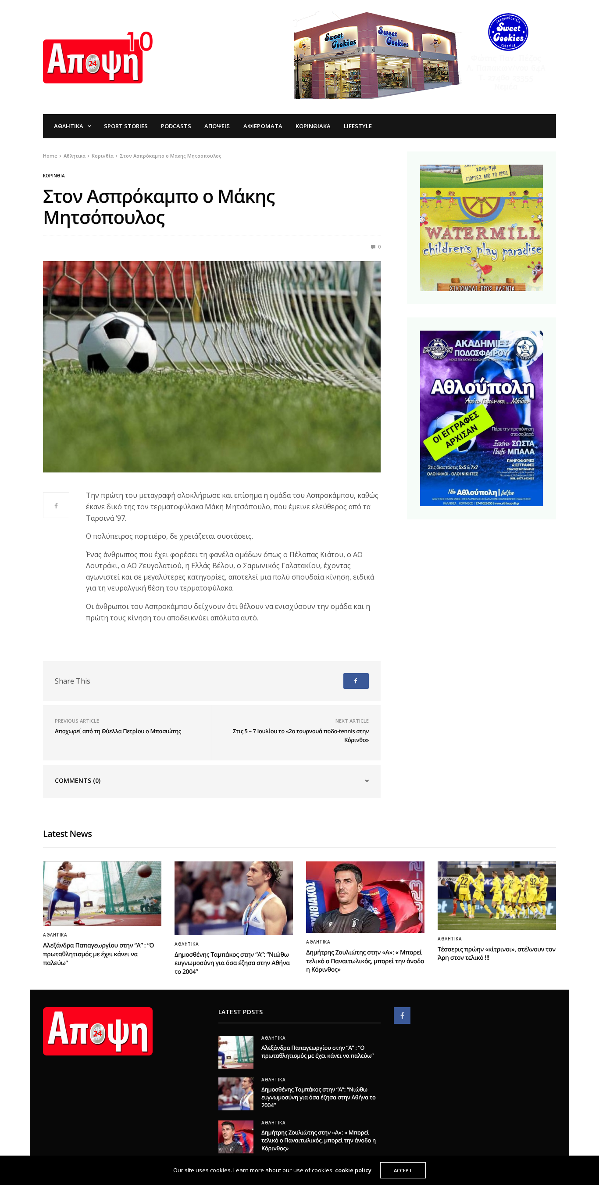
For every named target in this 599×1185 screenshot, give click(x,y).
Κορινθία (54, 175)
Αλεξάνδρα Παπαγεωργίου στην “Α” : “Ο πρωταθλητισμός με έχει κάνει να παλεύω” (98, 954)
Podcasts (176, 126)
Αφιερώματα (262, 126)
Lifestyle (358, 126)
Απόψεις (217, 126)
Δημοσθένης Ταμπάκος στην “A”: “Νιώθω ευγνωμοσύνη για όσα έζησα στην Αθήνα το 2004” (232, 963)
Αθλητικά (68, 126)
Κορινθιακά (313, 126)
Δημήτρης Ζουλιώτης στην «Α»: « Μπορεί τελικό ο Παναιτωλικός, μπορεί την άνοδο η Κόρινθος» (365, 961)
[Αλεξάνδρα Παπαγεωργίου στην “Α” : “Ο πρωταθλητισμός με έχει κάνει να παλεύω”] (102, 893)
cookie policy (353, 1170)
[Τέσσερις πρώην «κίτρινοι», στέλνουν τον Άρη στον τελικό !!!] (497, 895)
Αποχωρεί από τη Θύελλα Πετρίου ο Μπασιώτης (118, 731)
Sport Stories (126, 126)
